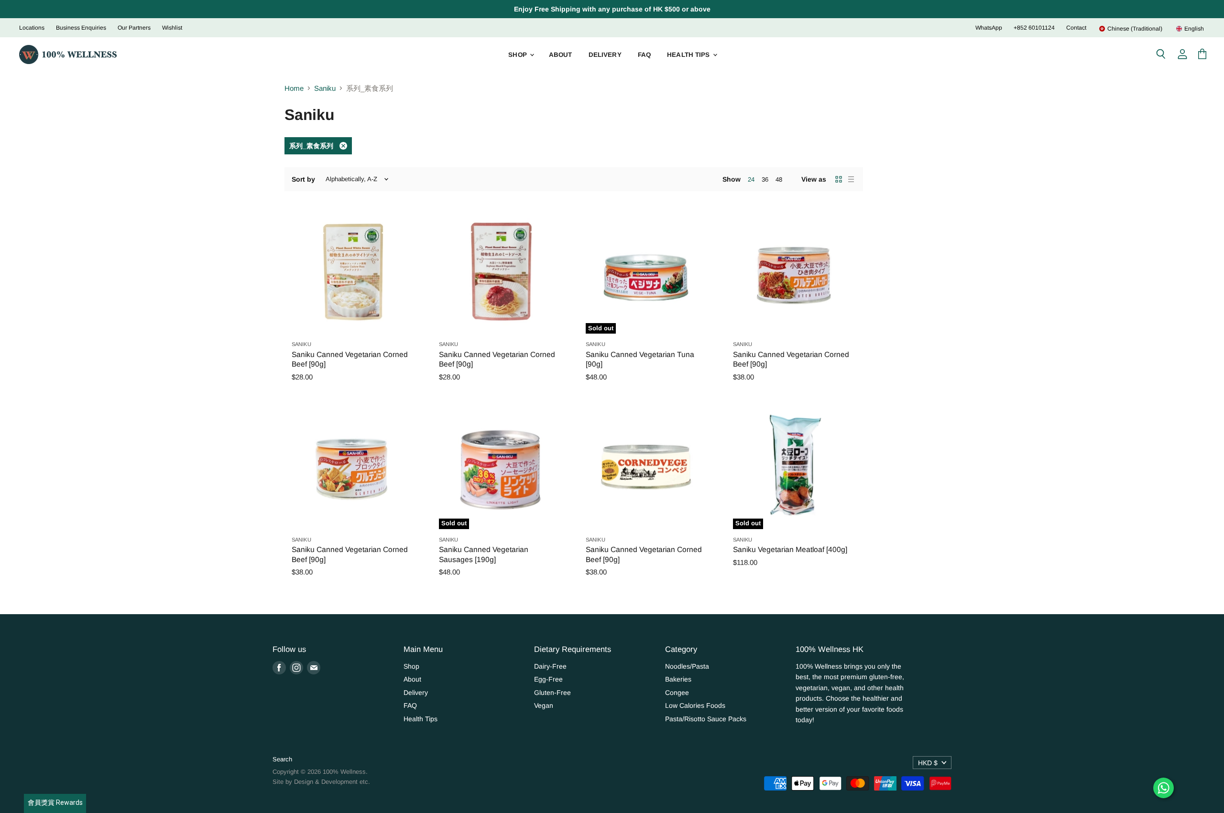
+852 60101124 (1034, 27)
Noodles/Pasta (687, 666)
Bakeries (678, 679)
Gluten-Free (552, 692)
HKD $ (928, 763)
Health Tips (689, 54)
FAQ (644, 54)
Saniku (325, 88)
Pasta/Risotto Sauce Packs (705, 719)
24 (751, 179)
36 (765, 179)
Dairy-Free (550, 666)
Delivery (605, 54)
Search (282, 759)
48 (779, 179)
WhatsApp (988, 27)
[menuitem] (1130, 28)
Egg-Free (548, 679)
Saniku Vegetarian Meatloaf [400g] (790, 549)
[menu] (1145, 28)
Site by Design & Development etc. (321, 781)
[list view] (851, 179)
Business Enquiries (81, 27)
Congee (677, 692)
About (560, 54)
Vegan (543, 705)
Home (294, 88)
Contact (1076, 27)
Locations (31, 27)
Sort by (303, 179)
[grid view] (838, 179)
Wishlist (172, 27)
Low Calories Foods (695, 705)
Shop (518, 54)
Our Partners (134, 27)
